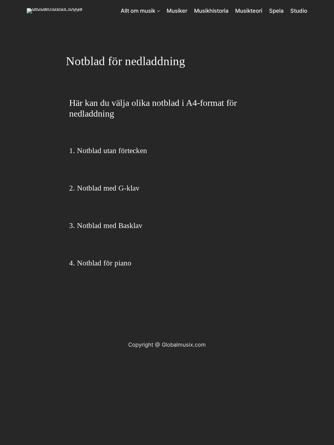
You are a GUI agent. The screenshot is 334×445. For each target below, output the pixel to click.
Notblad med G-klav (108, 188)
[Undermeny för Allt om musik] (158, 10)
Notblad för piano (104, 263)
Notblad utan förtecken (112, 151)
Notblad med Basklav (110, 226)
